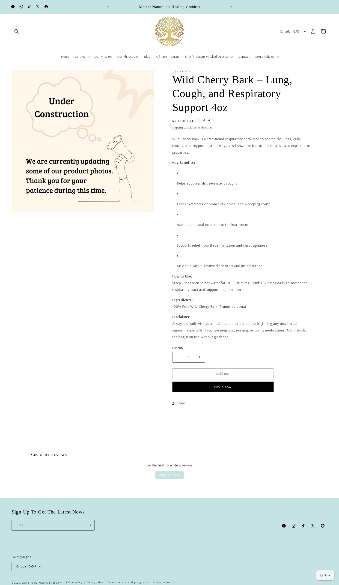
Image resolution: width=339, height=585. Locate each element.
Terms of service (116, 582)
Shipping (177, 127)
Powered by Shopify (50, 582)
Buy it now (223, 387)
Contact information (165, 582)
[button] (17, 31)
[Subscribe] (89, 525)
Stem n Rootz (30, 582)
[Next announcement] (231, 6)
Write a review (169, 475)
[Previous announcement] (108, 6)
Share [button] (181, 403)
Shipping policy (140, 582)
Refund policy (74, 582)
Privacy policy (95, 582)
